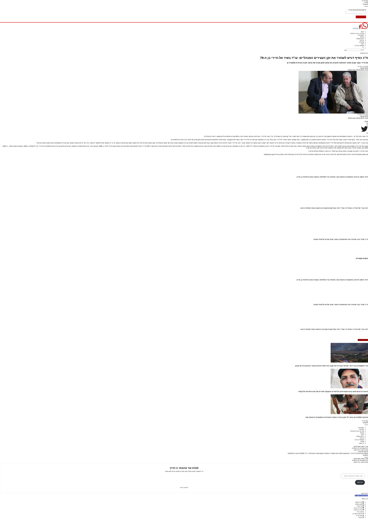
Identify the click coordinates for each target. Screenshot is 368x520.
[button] (363, 48)
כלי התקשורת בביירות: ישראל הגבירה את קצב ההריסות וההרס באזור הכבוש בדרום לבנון (331, 366)
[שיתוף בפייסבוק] (360, 28)
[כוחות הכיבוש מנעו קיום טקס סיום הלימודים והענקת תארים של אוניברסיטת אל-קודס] (349, 388)
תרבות (362, 40)
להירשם (360, 482)
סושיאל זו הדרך (359, 45)
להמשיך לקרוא (184, 487)
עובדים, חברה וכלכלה (357, 33)
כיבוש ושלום (360, 39)
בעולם (362, 37)
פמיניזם (361, 42)
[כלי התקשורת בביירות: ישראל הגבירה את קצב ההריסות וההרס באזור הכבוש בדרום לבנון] (349, 362)
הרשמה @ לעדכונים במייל (357, 10)
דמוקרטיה (361, 35)
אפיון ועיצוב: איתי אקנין (361, 450)
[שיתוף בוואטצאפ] (364, 28)
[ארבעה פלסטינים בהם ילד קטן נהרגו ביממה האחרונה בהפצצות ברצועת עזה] (349, 413)
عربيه (366, 6)
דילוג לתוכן (364, 493)
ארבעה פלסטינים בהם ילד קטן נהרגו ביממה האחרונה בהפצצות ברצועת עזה (336, 417)
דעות (362, 44)
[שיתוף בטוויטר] (357, 28)
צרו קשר (361, 443)
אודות (366, 2)
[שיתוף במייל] (355, 28)
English (365, 4)
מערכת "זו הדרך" (362, 66)
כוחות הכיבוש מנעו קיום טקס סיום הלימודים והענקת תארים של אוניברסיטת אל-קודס (333, 391)
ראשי (362, 32)
